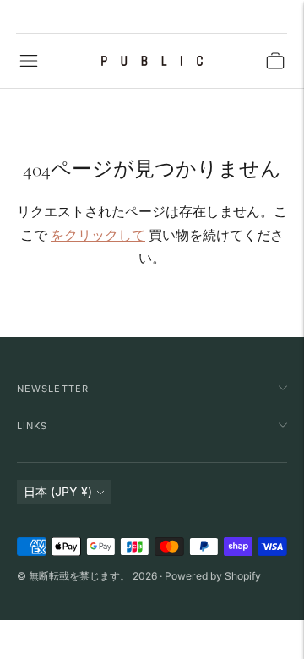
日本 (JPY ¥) (58, 491)
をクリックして (98, 234)
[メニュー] (29, 60)
